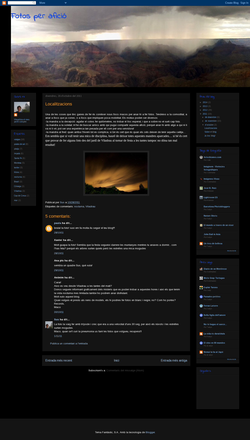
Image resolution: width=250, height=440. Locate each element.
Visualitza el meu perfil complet (21, 120)
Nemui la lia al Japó (213, 352)
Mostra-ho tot (231, 251)
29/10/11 (59, 270)
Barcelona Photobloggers (217, 207)
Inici (116, 360)
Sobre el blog (210, 132)
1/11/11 (58, 336)
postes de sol (19, 144)
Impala (17, 153)
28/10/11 (59, 232)
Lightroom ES (211, 197)
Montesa (17, 163)
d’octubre (209, 125)
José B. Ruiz (210, 188)
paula (57, 223)
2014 (205, 102)
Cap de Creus (20, 196)
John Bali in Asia (212, 234)
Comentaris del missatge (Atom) (125, 370)
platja (16, 149)
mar (16, 200)
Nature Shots (210, 216)
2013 (205, 106)
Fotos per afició (39, 16)
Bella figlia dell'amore (215, 315)
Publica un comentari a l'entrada (69, 343)
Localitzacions (210, 128)
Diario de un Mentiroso (215, 269)
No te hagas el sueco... (215, 324)
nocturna (79, 206)
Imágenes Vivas (211, 179)
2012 (205, 110)
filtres (16, 172)
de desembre (211, 117)
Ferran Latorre (211, 306)
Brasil (16, 182)
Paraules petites (212, 297)
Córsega (17, 186)
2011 (205, 114)
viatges (17, 139)
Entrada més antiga (174, 360)
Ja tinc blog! (209, 136)
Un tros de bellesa (213, 243)
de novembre (211, 121)
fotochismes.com (212, 157)
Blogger (150, 432)
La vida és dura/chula (214, 334)
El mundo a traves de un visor (219, 225)
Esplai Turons (211, 287)
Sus (56, 319)
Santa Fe (18, 158)
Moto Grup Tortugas (214, 278)
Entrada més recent (58, 360)
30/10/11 (59, 312)
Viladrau (90, 206)
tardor (16, 168)
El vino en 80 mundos (214, 343)
